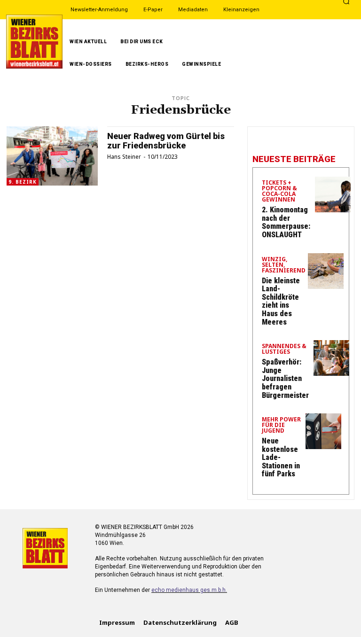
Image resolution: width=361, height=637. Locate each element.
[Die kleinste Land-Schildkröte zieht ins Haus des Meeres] (326, 271)
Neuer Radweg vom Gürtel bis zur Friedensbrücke (166, 140)
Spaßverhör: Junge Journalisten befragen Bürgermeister (285, 378)
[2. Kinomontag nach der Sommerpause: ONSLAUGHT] (333, 194)
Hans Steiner (124, 157)
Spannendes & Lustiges (284, 349)
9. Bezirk (22, 182)
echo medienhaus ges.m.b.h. (189, 590)
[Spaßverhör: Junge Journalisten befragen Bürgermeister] (331, 358)
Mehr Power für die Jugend (281, 426)
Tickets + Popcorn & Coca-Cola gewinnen (279, 191)
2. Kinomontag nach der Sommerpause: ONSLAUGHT (286, 222)
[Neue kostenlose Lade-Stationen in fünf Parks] (323, 431)
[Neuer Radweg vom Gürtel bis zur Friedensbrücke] (52, 156)
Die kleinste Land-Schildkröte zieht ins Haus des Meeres (281, 301)
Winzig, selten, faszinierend (284, 265)
